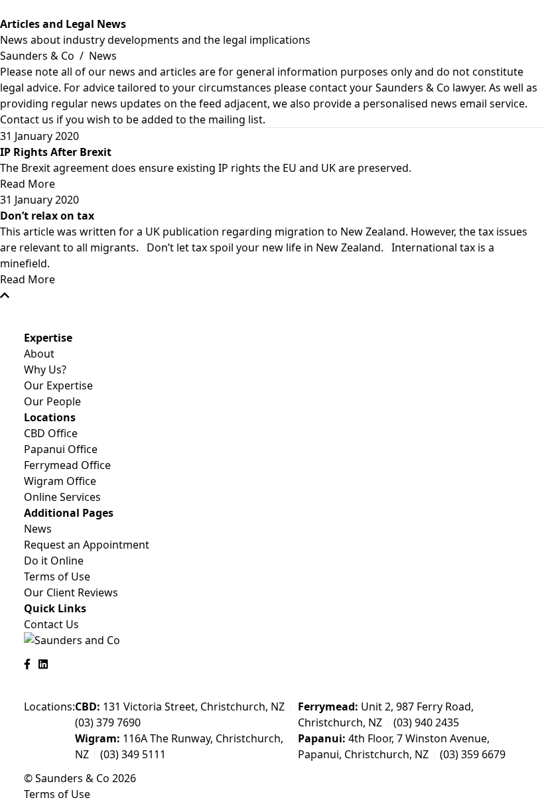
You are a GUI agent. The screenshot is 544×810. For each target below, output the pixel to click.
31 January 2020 (39, 136)
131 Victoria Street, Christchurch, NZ (180, 706)
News (38, 528)
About (39, 353)
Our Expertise (58, 385)
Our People (52, 401)
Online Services (62, 497)
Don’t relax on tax (47, 215)
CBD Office (51, 433)
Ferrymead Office (67, 465)
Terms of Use (57, 576)
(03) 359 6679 (473, 754)
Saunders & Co (38, 55)
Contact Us (51, 624)
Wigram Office (60, 481)
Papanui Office (61, 449)
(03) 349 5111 (133, 754)
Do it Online (54, 560)
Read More (27, 183)
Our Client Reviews (71, 592)
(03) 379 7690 (108, 722)
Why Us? (45, 369)
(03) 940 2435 (426, 722)
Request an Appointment (86, 544)
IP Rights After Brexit (55, 152)
